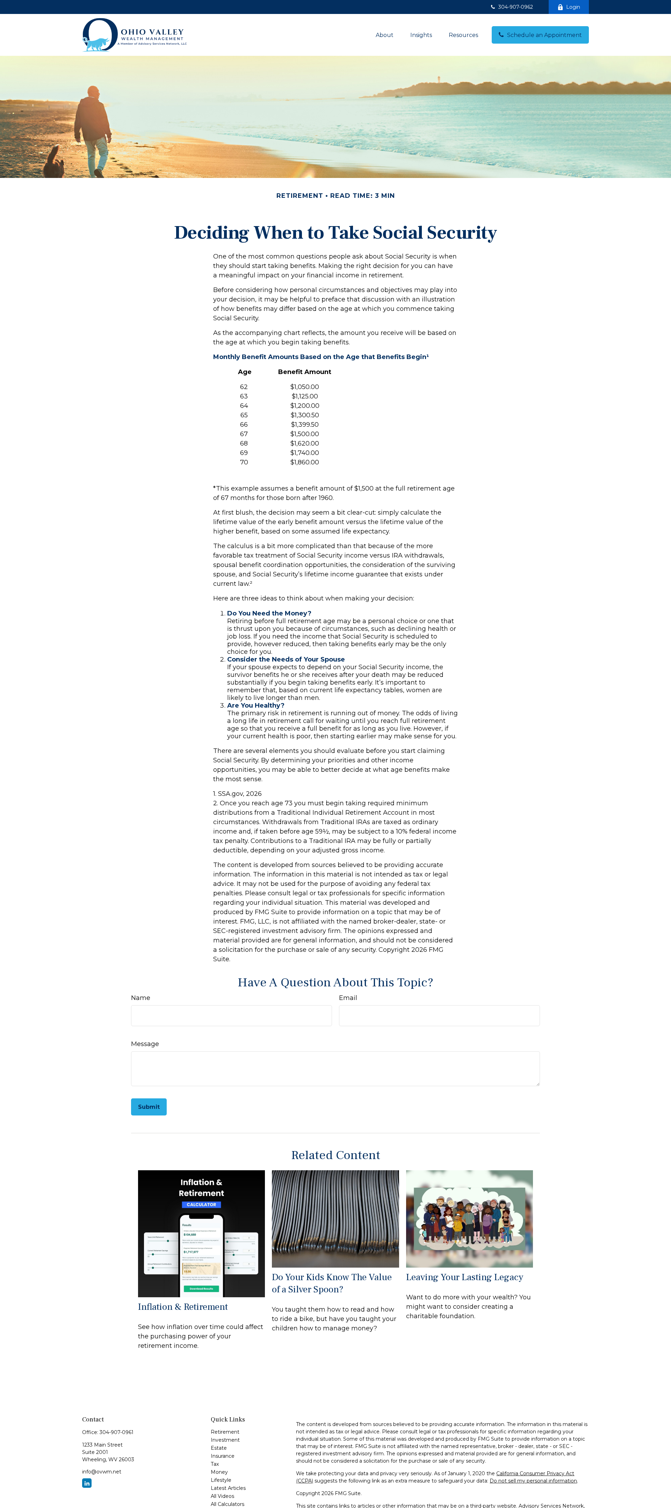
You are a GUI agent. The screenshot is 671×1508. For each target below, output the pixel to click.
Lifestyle (221, 1480)
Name (140, 998)
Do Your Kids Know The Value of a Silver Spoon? (332, 1283)
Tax (215, 1464)
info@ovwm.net (101, 1472)
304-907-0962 (515, 7)
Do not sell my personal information (533, 1481)
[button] (385, 35)
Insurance (223, 1456)
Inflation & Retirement (183, 1307)
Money (219, 1472)
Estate (219, 1448)
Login (573, 7)
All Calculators (227, 1504)
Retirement (225, 1432)
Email (348, 998)
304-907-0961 (117, 1432)
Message (145, 1044)
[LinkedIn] (87, 1483)
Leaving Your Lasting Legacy (464, 1277)
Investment (225, 1440)
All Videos (222, 1496)
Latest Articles (228, 1488)
